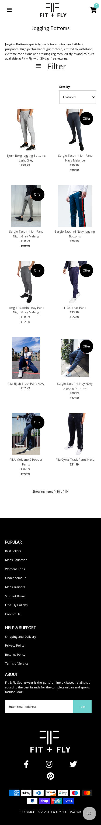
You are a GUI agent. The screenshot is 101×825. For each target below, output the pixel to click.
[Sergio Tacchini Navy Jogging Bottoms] (75, 206)
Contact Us (12, 614)
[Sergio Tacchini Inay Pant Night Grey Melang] (26, 282)
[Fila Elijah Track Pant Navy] (26, 358)
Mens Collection (16, 560)
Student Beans (15, 596)
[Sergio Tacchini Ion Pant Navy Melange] (75, 130)
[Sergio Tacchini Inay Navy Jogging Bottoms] (75, 358)
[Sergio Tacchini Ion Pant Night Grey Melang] (26, 206)
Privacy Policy (15, 645)
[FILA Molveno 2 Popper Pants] (26, 434)
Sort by (64, 87)
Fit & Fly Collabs (16, 605)
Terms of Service (16, 663)
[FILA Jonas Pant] (75, 282)
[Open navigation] (9, 10)
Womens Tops (15, 569)
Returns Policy (15, 654)
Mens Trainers (15, 587)
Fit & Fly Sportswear (64, 812)
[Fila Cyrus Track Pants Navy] (75, 434)
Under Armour (15, 578)
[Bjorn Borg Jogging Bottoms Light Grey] (26, 130)
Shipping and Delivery (20, 637)
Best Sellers (13, 551)
